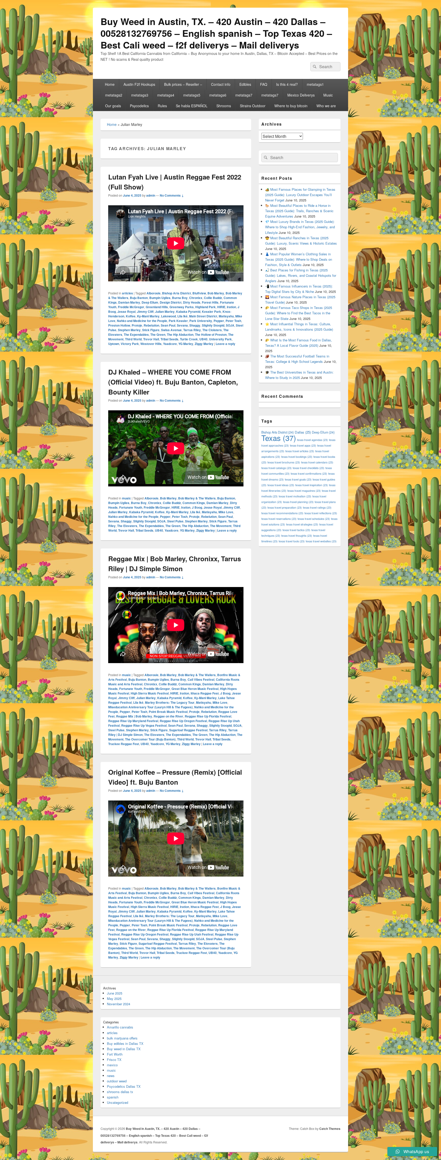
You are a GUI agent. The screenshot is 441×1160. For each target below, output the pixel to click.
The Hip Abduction (180, 334)
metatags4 (165, 95)
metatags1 (315, 84)
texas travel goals (298, 479)
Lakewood (168, 316)
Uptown (113, 343)
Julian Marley (165, 311)
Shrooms (223, 105)
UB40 (203, 339)
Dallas (303, 432)
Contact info (220, 84)
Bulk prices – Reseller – (183, 84)
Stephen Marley (129, 330)
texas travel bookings (296, 457)
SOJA (230, 325)
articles (127, 293)
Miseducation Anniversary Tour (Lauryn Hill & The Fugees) (150, 707)
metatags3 (139, 95)
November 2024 (118, 1003)
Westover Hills (151, 343)
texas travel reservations (279, 519)
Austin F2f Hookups (139, 84)
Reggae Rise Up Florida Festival (208, 716)
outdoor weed (117, 1081)
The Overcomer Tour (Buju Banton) (150, 739)
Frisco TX (114, 1059)
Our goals (113, 105)
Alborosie (153, 293)
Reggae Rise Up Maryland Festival (133, 721)
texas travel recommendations (282, 513)
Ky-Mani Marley (148, 316)
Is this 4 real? (287, 84)
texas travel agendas (312, 440)
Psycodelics (139, 105)
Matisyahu (226, 316)
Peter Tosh (233, 320)
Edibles (245, 84)
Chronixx (195, 297)
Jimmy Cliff (145, 311)
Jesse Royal (126, 311)
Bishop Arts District (176, 293)
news (111, 1075)
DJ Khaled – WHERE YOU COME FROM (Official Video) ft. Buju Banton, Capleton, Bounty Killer (173, 382)
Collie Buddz (213, 297)
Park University (200, 320)
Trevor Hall (151, 339)
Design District (170, 302)
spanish (112, 1097)
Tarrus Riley (192, 330)
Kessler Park (211, 311)
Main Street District (203, 316)
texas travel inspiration (311, 485)
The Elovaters (127, 525)
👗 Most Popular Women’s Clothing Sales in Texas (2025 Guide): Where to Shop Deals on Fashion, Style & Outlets (298, 259)
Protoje (137, 325)
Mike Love (225, 512)
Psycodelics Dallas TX (124, 1086)
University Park (220, 339)
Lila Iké (182, 316)
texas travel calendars (317, 462)
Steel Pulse (175, 521)
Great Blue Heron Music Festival (195, 688)
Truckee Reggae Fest (123, 744)
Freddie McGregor (131, 307)
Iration (231, 307)
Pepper (219, 320)
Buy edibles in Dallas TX (125, 1043)
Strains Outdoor (252, 105)
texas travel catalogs (276, 468)
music (126, 498)
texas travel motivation (295, 496)
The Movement (220, 525)
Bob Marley (215, 293)
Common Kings (193, 502)
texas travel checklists (308, 468)
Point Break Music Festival (168, 711)
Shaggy (194, 325)
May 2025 (114, 998)
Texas (278, 437)
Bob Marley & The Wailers (197, 498)
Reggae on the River (168, 716)
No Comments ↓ (172, 195)
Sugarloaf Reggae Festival (188, 730)
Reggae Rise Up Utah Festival (191, 934)
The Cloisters (212, 330)
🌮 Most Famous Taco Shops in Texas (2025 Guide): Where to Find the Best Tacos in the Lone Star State (298, 313)
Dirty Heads (191, 302)
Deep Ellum (150, 302)
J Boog (197, 507)
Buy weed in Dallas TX (124, 1048)
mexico (112, 1064)
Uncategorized (117, 1102)
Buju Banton (139, 297)
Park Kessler (178, 320)
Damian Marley (129, 302)
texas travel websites (321, 541)
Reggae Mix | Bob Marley (134, 716)
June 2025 (114, 993)
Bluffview (199, 293)
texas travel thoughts (296, 535)
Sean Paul (168, 325)
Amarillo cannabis (120, 1027)
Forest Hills (210, 302)
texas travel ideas (280, 485)
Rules (162, 105)
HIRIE (221, 307)
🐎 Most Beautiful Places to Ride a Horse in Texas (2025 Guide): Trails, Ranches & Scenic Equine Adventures (299, 211)
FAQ (263, 84)
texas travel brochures (283, 462)
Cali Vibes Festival (201, 679)
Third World (133, 339)
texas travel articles (299, 451)
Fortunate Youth (130, 507)
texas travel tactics (296, 530)
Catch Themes (329, 1128)
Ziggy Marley (204, 343)
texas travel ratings (317, 507)
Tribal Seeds (169, 339)
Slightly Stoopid (213, 325)
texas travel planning (298, 502)
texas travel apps (303, 445)
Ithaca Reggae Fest (205, 693)
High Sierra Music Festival (150, 693)
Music (328, 95)
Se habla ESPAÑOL (191, 105)
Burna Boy (180, 297)
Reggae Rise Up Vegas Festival (144, 725)
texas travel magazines (304, 491)
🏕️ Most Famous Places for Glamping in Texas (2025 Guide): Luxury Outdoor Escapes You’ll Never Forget (300, 194)
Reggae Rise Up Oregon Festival (183, 721)
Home (110, 84)
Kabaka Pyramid (188, 311)
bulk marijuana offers (122, 1038)
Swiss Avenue (171, 330)
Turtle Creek (189, 339)
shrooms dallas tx (120, 1091)
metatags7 (243, 95)
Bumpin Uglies (159, 297)
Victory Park (130, 343)
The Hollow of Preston (211, 334)
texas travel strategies (302, 524)
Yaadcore (170, 343)
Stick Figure (151, 330)
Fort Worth (114, 1054)
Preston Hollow (119, 325)
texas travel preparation (284, 507)
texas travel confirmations (309, 473)
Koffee (131, 316)
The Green (157, 334)
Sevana (182, 325)
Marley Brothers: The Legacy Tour (169, 702)
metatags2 (113, 95)
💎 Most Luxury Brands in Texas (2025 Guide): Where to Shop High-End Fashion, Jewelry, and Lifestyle (300, 227)
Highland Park (205, 307)
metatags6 (217, 95)
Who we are (326, 105)
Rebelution (151, 325)
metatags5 (191, 95)
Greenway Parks (181, 307)
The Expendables (136, 334)
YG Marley (185, 343)
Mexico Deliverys (301, 95)
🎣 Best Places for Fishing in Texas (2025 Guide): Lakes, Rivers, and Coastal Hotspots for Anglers (300, 275)
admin (150, 195)
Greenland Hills (157, 307)
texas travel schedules (314, 519)
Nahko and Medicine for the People (142, 320)
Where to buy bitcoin (291, 105)
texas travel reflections (320, 513)
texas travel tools (292, 541)
